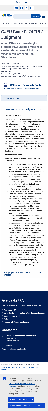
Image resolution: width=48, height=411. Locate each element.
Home (4, 23)
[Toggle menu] (43, 16)
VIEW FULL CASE (13, 98)
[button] (16, 8)
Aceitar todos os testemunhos (21, 399)
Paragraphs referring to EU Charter (16, 273)
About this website (6, 367)
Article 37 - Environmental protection (28, 89)
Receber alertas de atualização (16, 322)
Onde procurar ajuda (12, 316)
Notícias (7, 319)
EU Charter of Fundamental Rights (25, 85)
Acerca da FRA (10, 310)
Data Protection (33, 367)
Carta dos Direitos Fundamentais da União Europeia (24, 313)
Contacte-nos (7, 345)
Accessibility (5, 369)
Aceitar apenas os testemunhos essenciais (26, 406)
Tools (9, 23)
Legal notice (16, 367)
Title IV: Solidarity (9, 89)
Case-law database (19, 23)
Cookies (24, 367)
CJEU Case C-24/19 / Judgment (36, 23)
